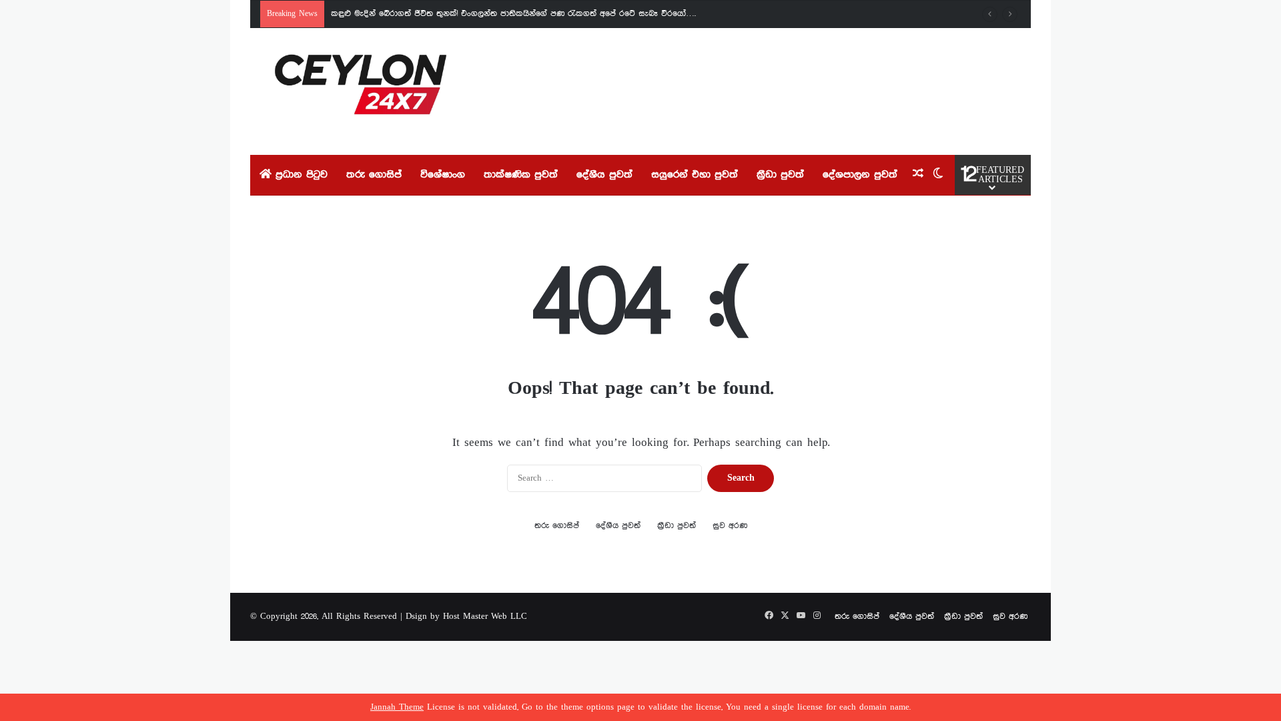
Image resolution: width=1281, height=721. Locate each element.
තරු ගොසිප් (374, 175)
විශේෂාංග (442, 175)
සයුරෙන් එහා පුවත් (694, 175)
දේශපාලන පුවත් (860, 175)
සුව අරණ (730, 525)
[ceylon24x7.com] (360, 91)
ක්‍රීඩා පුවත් (780, 175)
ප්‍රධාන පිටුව (300, 175)
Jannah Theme (397, 707)
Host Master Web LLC (485, 616)
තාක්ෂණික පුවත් (521, 175)
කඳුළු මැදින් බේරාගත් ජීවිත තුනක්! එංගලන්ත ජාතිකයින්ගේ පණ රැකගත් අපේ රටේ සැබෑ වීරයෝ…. (513, 13)
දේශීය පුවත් (604, 175)
